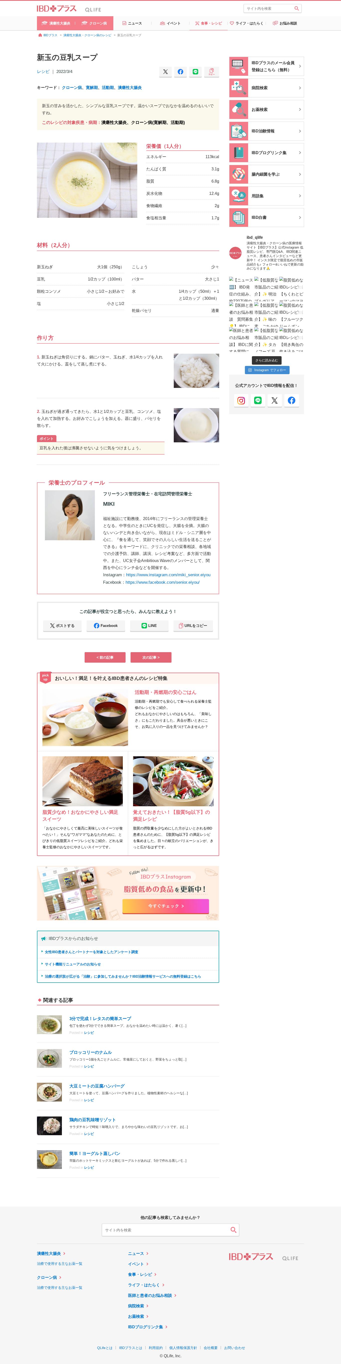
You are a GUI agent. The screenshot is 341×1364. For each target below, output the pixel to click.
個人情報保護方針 (183, 1348)
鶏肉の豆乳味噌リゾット (92, 1119)
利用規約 (156, 1348)
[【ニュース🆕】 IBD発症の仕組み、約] (241, 289)
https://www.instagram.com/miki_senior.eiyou (168, 574)
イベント (136, 1264)
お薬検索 (136, 1316)
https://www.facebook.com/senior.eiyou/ (163, 582)
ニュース (136, 1253)
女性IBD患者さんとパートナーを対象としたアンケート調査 (91, 952)
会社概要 (211, 1348)
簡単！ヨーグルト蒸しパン (94, 1153)
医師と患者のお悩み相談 (150, 1295)
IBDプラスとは (130, 1348)
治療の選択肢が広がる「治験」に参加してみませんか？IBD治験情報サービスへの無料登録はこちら (123, 976)
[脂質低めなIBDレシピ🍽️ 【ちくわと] (291, 289)
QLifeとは (105, 1348)
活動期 (108, 87)
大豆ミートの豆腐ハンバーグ (97, 1086)
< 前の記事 (105, 657)
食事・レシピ (140, 1274)
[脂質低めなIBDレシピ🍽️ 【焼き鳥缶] (291, 339)
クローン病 (72, 87)
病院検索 (136, 1306)
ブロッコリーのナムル (90, 1052)
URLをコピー (195, 625)
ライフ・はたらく (144, 1285)
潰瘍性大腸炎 (130, 87)
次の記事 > (151, 657)
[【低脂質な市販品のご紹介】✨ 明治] (266, 289)
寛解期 (92, 87)
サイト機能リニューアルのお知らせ (73, 964)
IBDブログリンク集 (145, 1327)
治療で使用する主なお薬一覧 (59, 1264)
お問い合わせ (234, 1348)
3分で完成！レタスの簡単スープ (100, 1018)
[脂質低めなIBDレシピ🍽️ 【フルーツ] (291, 314)
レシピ (43, 71)
